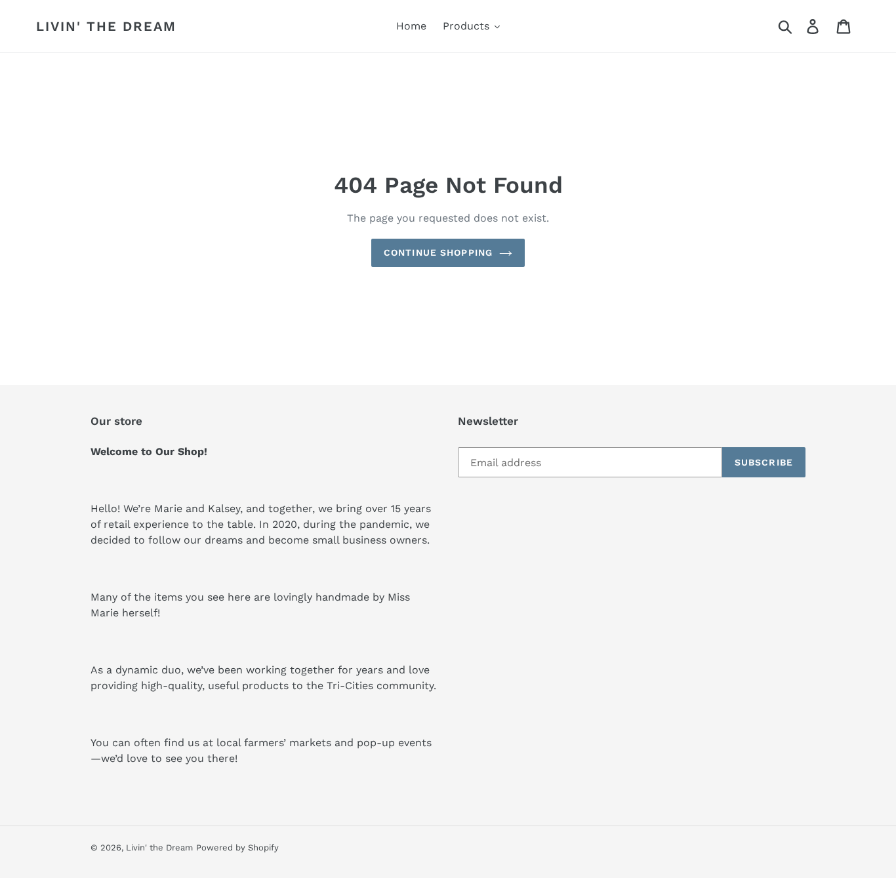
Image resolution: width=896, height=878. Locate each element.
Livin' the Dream (106, 26)
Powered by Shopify (237, 847)
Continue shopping (438, 252)
